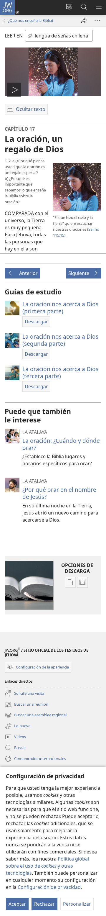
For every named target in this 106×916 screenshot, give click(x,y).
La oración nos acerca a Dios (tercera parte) (60, 372)
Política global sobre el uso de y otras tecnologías (47, 866)
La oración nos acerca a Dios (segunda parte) (60, 340)
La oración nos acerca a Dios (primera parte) (60, 307)
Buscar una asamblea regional (36, 715)
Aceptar (17, 904)
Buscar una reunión (26, 705)
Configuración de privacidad (49, 887)
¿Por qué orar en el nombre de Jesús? (59, 493)
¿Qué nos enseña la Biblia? (31, 20)
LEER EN (14, 35)
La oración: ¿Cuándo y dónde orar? (61, 444)
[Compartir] (84, 21)
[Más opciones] (97, 21)
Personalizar (77, 904)
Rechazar (44, 904)
